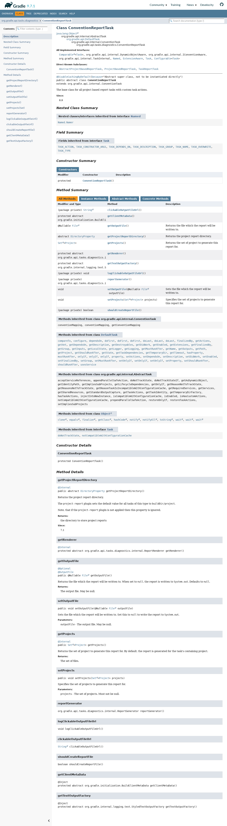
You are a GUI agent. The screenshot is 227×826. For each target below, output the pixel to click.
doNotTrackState (68, 435)
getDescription (99, 344)
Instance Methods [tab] (93, 198)
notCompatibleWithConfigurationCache (107, 435)
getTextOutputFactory (121, 263)
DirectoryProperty (83, 236)
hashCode (119, 419)
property (117, 356)
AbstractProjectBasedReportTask (80, 69)
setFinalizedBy (68, 360)
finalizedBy (185, 340)
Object (105, 413)
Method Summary (14, 58)
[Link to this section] (100, 108)
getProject (65, 352)
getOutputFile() (15, 91)
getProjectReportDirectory (125, 236)
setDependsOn (151, 356)
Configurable (162, 58)
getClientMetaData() (18, 135)
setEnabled (210, 356)
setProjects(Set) (15, 108)
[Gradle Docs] (14, 4)
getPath (200, 348)
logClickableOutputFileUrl (125, 273)
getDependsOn (77, 344)
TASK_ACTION (65, 146)
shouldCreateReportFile (123, 310)
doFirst (110, 340)
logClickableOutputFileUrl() (21, 119)
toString (165, 419)
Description (11, 36)
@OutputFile (65, 572)
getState (107, 352)
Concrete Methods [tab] (155, 198)
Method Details (12, 75)
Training (175, 5)
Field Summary (12, 47)
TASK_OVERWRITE (201, 146)
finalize (88, 419)
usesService (88, 364)
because (97, 76)
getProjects (115, 243)
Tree (29, 13)
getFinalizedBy (201, 344)
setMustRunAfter (105, 360)
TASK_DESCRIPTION (144, 146)
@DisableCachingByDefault (73, 76)
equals (73, 419)
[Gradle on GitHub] (222, 5)
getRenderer (115, 253)
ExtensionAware (133, 58)
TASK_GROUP (166, 146)
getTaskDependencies (129, 352)
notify (134, 419)
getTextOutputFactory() (19, 141)
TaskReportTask (148, 69)
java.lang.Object (66, 33)
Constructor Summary (16, 53)
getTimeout (177, 352)
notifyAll (149, 419)
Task (79, 54)
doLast (147, 340)
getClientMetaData (119, 216)
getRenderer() (14, 86)
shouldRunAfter (68, 364)
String (87, 210)
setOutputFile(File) (16, 97)
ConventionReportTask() (20, 69)
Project (70, 243)
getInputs (78, 348)
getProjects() (13, 102)
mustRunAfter (66, 356)
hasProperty (195, 352)
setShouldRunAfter (196, 360)
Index (53, 13)
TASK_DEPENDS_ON (119, 146)
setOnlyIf (125, 360)
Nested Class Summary (17, 42)
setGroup (86, 360)
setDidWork (193, 356)
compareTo (64, 340)
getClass (103, 419)
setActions (133, 356)
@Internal (64, 487)
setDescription (173, 356)
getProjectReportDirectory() (22, 80)
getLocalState (97, 348)
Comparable (66, 54)
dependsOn (95, 340)
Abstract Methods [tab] (124, 198)
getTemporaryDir (156, 352)
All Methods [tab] (67, 198)
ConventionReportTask (56, 20)
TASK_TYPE (64, 150)
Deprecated (41, 13)
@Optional (64, 568)
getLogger (115, 348)
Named (116, 58)
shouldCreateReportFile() (20, 130)
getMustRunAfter (152, 348)
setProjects (115, 299)
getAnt (62, 344)
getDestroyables (122, 344)
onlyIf (82, 356)
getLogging (131, 348)
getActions (202, 340)
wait (178, 419)
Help (72, 13)
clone (61, 419)
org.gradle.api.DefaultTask (83, 39)
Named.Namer (65, 122)
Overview (7, 13)
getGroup (63, 348)
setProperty (173, 360)
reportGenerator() (16, 113)
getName (171, 348)
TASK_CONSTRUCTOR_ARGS (91, 146)
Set (60, 243)
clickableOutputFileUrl (123, 210)
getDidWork (143, 344)
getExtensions (179, 344)
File (75, 225)
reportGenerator (118, 279)
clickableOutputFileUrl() (20, 124)
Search (63, 13)
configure (79, 340)
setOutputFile (116, 289)
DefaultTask (109, 334)
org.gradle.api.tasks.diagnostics (20, 20)
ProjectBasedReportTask (120, 69)
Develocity (207, 5)
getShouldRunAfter (87, 352)
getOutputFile (116, 225)
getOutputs (185, 348)
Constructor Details (15, 64)
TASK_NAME (182, 146)
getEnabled (160, 344)
